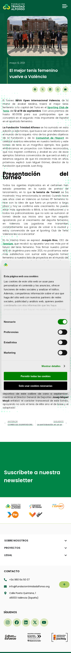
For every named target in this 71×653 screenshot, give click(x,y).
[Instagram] (8, 622)
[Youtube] (44, 622)
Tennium (8, 243)
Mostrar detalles (51, 366)
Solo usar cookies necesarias (35, 385)
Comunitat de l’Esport (50, 138)
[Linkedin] (26, 622)
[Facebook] (17, 622)
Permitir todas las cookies (36, 376)
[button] (35, 89)
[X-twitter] (35, 622)
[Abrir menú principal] (65, 6)
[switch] (62, 332)
